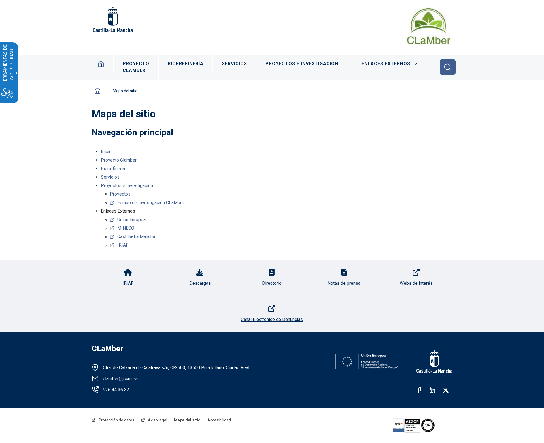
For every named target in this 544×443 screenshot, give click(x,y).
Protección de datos (116, 420)
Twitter (445, 390)
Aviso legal (157, 420)
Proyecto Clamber (136, 67)
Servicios (234, 63)
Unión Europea (131, 219)
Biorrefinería (185, 63)
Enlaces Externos (386, 63)
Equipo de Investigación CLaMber (150, 202)
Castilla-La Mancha (136, 236)
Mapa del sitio (187, 420)
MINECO (125, 228)
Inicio (101, 64)
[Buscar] (448, 67)
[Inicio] (428, 26)
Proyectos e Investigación (302, 63)
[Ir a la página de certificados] (421, 425)
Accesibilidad (219, 420)
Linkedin (432, 390)
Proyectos (120, 194)
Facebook (419, 390)
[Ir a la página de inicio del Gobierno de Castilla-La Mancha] (112, 19)
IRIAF (122, 245)
